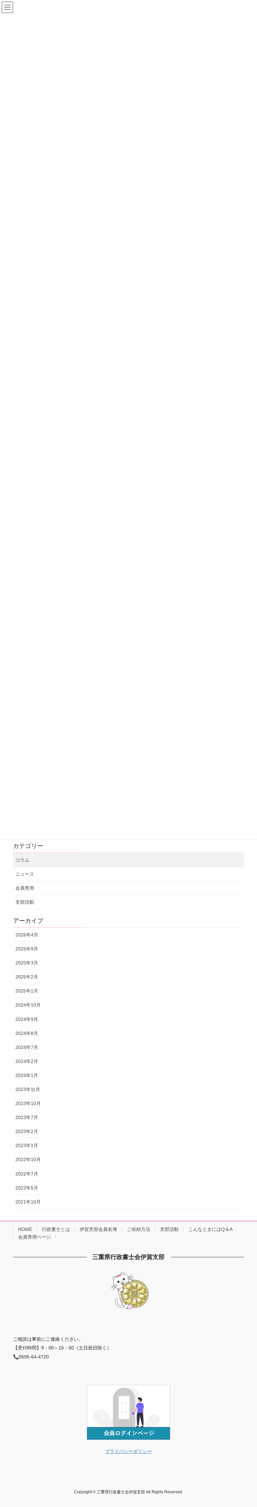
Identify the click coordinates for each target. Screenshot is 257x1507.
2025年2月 (26, 977)
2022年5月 (26, 1188)
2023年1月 (26, 1145)
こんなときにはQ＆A (210, 1229)
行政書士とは (56, 1229)
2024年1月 (26, 1075)
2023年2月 (26, 1131)
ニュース (24, 874)
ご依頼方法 (138, 1229)
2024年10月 (28, 1005)
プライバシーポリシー (128, 1451)
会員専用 (24, 888)
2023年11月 (27, 1089)
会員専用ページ (34, 1237)
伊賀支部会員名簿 (98, 1229)
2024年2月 (26, 1061)
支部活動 (24, 902)
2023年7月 (26, 1117)
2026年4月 (26, 934)
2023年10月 (28, 1103)
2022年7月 (26, 1173)
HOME (25, 1229)
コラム (22, 860)
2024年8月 (26, 1033)
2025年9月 (26, 948)
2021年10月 (28, 1202)
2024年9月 (26, 1019)
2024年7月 (26, 1047)
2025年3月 (26, 962)
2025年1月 (26, 991)
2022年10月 (28, 1159)
